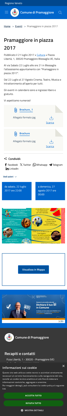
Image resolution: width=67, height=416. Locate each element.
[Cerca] (60, 12)
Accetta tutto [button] (33, 395)
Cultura (41, 55)
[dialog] (33, 389)
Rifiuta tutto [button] (33, 403)
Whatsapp (41, 165)
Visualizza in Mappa (33, 269)
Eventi (18, 26)
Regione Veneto (13, 3)
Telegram (58, 165)
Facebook (13, 165)
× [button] (63, 366)
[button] (33, 410)
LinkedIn (14, 169)
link (4, 388)
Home (7, 26)
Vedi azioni (8, 176)
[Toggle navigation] (6, 12)
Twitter (27, 165)
